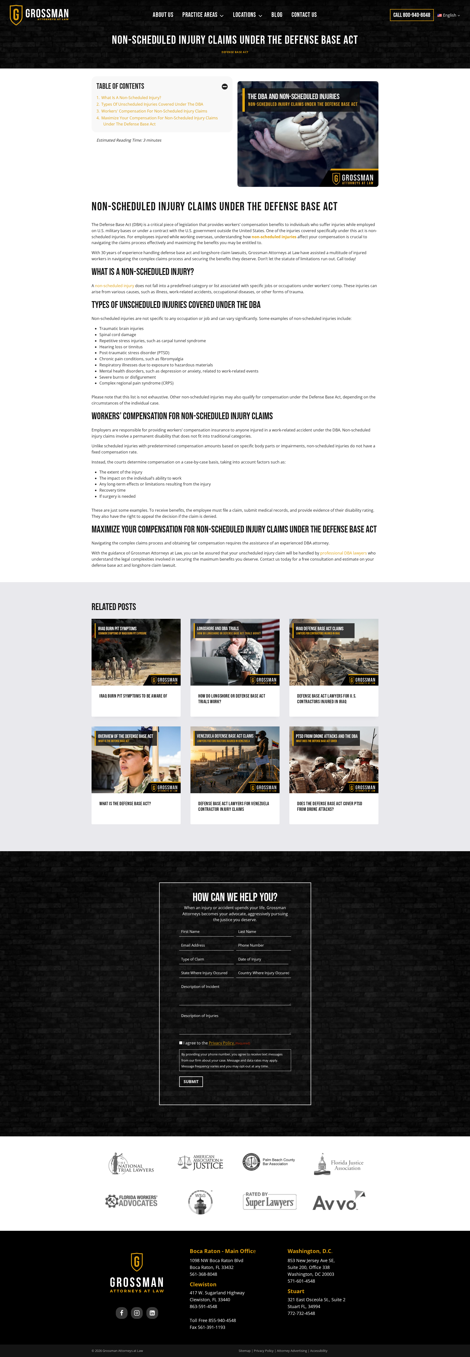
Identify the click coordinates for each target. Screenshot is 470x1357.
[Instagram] (137, 1313)
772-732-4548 (301, 1313)
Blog (276, 15)
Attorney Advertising (292, 1350)
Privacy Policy (264, 1350)
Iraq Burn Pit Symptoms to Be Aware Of (133, 696)
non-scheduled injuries (274, 236)
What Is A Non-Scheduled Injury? (131, 97)
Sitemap (245, 1350)
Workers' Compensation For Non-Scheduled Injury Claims (154, 111)
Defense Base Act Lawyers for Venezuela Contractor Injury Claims (233, 807)
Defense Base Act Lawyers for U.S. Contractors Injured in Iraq (326, 699)
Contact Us (304, 15)
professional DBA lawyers (343, 553)
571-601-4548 (301, 1281)
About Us (163, 15)
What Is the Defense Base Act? (125, 804)
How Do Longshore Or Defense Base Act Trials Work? (231, 699)
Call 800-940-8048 (411, 15)
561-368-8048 (203, 1274)
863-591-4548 (203, 1306)
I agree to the (216, 1043)
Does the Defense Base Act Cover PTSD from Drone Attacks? (329, 807)
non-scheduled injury (114, 285)
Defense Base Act (235, 52)
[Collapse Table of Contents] (225, 87)
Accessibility (319, 1350)
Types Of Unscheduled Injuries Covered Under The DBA (152, 104)
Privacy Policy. (222, 1043)
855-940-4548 (222, 1320)
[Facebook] (122, 1313)
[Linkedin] (152, 1313)
